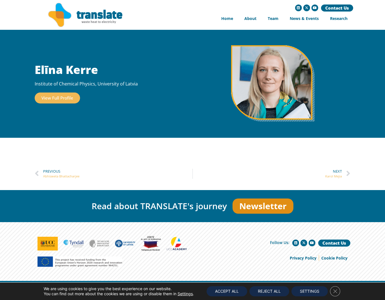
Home (227, 18)
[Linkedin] (298, 7)
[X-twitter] (306, 7)
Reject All (269, 291)
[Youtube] (314, 7)
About (250, 18)
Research (339, 18)
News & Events (304, 18)
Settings (185, 293)
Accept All (227, 291)
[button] (57, 98)
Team (273, 18)
